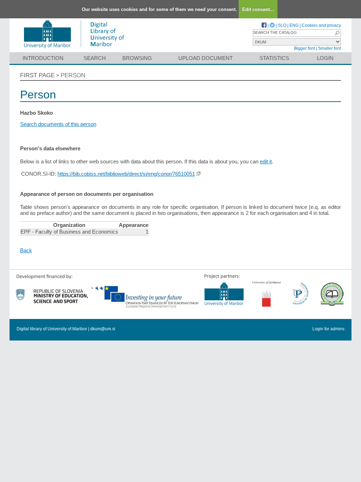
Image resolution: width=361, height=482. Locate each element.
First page (37, 75)
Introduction (43, 58)
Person (73, 75)
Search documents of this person (58, 124)
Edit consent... (258, 9)
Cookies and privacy (321, 25)
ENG (294, 25)
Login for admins (328, 328)
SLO (282, 25)
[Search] (337, 33)
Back (26, 250)
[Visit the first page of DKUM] (74, 49)
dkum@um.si (102, 328)
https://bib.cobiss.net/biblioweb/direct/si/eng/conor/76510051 (126, 174)
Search (95, 58)
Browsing (137, 58)
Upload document (205, 58)
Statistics (274, 58)
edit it (266, 161)
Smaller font (329, 48)
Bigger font (304, 48)
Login (325, 58)
